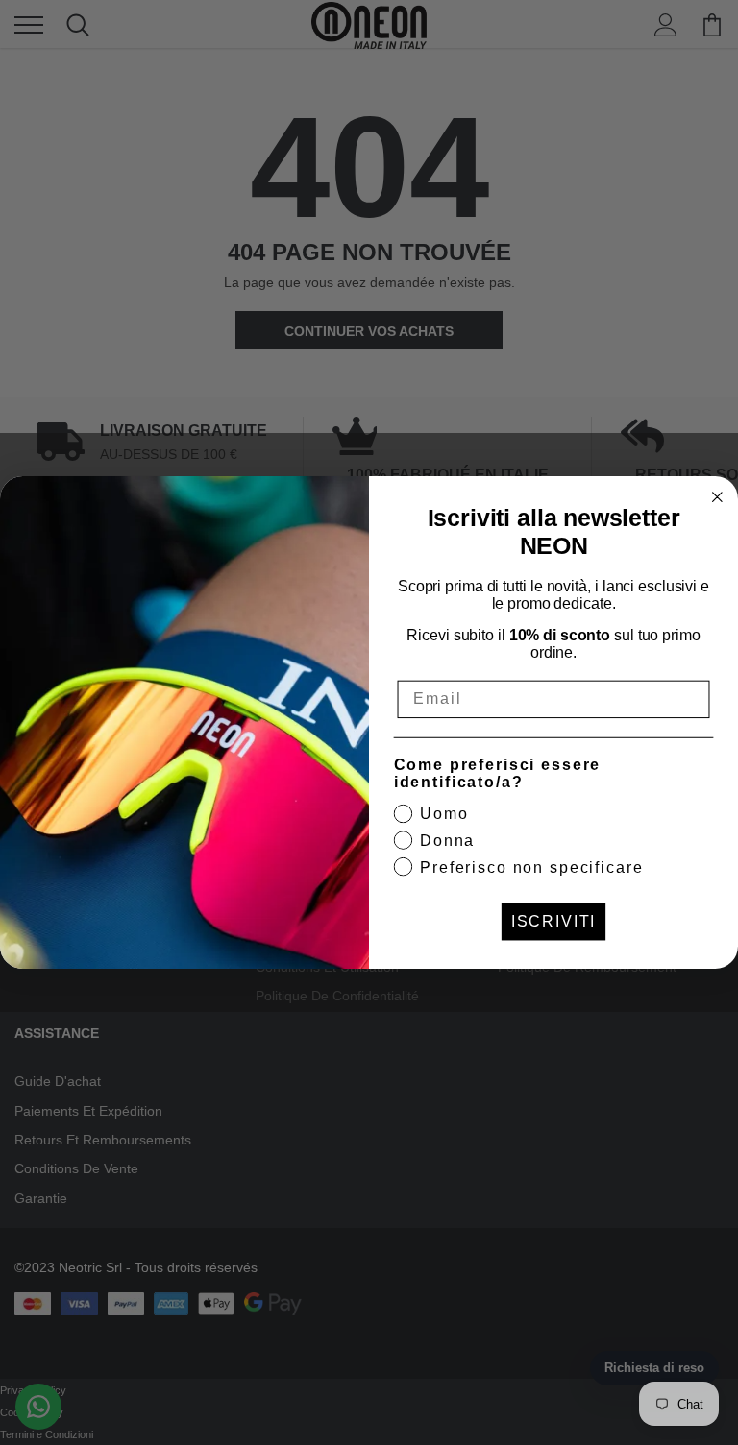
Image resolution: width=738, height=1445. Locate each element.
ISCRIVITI (554, 921)
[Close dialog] (717, 497)
